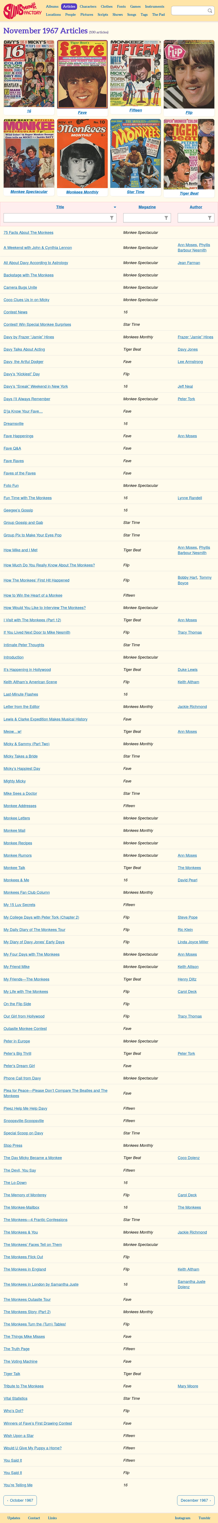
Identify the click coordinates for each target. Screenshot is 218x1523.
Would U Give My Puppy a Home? (33, 1447)
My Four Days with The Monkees (32, 954)
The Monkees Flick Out (23, 1256)
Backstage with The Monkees (29, 274)
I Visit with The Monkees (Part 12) (32, 619)
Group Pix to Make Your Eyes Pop (33, 535)
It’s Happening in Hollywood (27, 669)
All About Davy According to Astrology (36, 262)
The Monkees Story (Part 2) (27, 1311)
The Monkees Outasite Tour (27, 1299)
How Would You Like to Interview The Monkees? (45, 607)
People (70, 14)
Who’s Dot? (13, 1410)
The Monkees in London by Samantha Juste (41, 1284)
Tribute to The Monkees (24, 1386)
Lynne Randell (190, 497)
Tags (144, 14)
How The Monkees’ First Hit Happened (36, 580)
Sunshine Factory (22, 10)
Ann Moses (187, 244)
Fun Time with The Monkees (28, 497)
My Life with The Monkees (26, 991)
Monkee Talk (14, 867)
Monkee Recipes (18, 842)
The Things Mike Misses (24, 1336)
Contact (34, 1518)
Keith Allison (188, 966)
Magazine (147, 207)
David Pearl (187, 879)
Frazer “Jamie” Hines (195, 336)
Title (60, 207)
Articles (69, 6)
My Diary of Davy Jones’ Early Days (34, 941)
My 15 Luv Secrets (19, 904)
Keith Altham (188, 681)
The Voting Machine (20, 1361)
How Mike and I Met (20, 549)
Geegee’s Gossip (18, 510)
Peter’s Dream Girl (19, 1065)
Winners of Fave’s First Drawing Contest (38, 1423)
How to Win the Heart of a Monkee (33, 595)
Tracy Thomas (190, 632)
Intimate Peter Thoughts (24, 644)
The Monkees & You (21, 1232)
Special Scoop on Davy (23, 1132)
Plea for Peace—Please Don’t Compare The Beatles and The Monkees (56, 1092)
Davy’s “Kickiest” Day (22, 373)
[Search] (210, 10)
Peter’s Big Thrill (17, 1053)
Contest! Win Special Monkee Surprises (37, 324)
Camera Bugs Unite (20, 287)
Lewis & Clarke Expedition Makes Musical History (45, 719)
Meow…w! (13, 731)
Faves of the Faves (20, 473)
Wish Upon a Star (19, 1435)
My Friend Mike (17, 966)
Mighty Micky (15, 781)
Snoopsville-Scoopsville (24, 1120)
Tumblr (205, 1518)
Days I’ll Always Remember (27, 398)
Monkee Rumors (18, 855)
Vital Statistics (15, 1398)
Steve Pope (188, 917)
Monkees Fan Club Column (27, 892)
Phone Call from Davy (22, 1078)
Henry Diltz (187, 979)
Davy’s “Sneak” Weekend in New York (36, 386)
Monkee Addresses (20, 805)
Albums (52, 6)
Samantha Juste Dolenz (191, 1283)
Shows (118, 14)
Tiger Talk (12, 1373)
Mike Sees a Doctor (20, 793)
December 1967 (194, 1500)
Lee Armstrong (190, 361)
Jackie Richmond (192, 706)
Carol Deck (187, 991)
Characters (88, 6)
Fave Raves (14, 460)
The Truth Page (17, 1348)
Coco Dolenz (189, 1157)
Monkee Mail (14, 830)
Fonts (121, 6)
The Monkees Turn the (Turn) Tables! (35, 1324)
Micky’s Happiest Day (22, 768)
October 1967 (21, 1500)
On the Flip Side (17, 1003)
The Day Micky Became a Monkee (33, 1157)
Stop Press (13, 1145)
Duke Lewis (188, 669)
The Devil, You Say (20, 1170)
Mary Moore (188, 1386)
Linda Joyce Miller (193, 941)
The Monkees (189, 867)
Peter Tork (186, 398)
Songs (131, 14)
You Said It (13, 1460)
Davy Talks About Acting (24, 349)
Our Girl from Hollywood (24, 1016)
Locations (53, 14)
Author (196, 207)
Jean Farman (189, 262)
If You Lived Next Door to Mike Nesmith (37, 632)
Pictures (86, 14)
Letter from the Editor (22, 706)
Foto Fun (11, 485)
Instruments (154, 6)
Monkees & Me (16, 879)
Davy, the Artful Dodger (23, 361)
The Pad (158, 14)
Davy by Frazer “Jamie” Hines (29, 336)
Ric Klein (185, 929)
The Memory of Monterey (25, 1194)
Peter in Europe (17, 1041)
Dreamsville (14, 423)
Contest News (15, 312)
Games (135, 6)
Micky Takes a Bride (21, 756)
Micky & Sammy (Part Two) (27, 743)
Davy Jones (188, 349)
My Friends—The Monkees (26, 979)
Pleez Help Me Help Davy (25, 1108)
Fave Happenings (18, 435)
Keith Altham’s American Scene (30, 681)
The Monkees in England (25, 1269)
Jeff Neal (185, 386)
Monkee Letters (17, 818)
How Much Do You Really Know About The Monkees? (49, 565)
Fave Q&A (12, 448)
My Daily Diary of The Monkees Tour (34, 929)
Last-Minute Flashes (21, 694)
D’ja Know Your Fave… (23, 411)
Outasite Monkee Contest (25, 1028)
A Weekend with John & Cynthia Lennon (38, 247)
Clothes (106, 6)
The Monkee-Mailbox (21, 1207)
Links (52, 1518)
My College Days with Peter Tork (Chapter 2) (41, 917)
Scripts (103, 14)
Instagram (183, 1518)
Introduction (14, 657)
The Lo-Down (15, 1182)
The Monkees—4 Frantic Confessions (35, 1219)
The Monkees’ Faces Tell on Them (33, 1244)
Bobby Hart (187, 577)
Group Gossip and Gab (23, 522)
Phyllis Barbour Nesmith (194, 247)
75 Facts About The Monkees (28, 232)
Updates (13, 1518)
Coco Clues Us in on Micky (26, 299)
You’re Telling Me (18, 1484)
